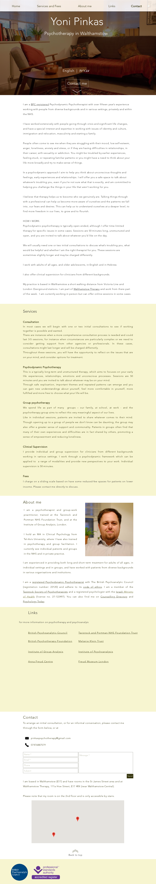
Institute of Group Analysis (45, 651)
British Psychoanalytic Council (47, 632)
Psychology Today (33, 601)
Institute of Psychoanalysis (95, 651)
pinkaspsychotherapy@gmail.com (51, 738)
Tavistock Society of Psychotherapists (45, 591)
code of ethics (92, 586)
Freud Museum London (93, 661)
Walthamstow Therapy (87, 289)
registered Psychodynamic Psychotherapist (58, 582)
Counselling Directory (114, 596)
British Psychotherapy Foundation (50, 641)
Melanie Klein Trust (91, 641)
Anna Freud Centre (40, 661)
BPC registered (40, 104)
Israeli (120, 591)
